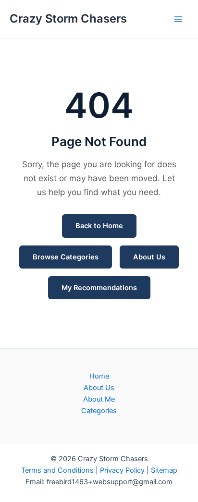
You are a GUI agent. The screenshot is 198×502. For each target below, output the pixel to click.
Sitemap (164, 470)
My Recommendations (99, 287)
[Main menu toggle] (178, 19)
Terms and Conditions (57, 470)
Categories (99, 410)
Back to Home (99, 225)
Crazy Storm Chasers (68, 18)
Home (99, 376)
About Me (99, 399)
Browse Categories (66, 257)
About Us (149, 257)
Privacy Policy (122, 470)
